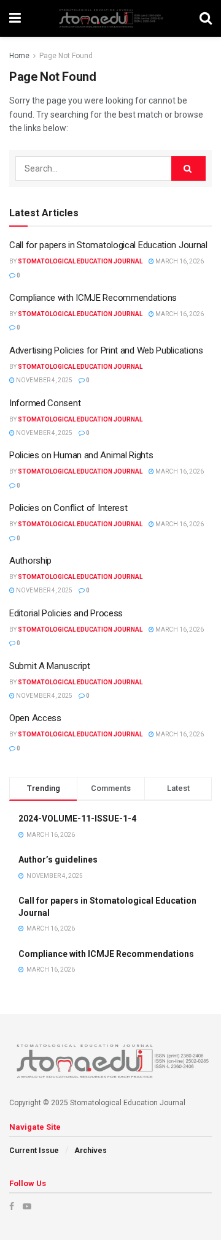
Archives (90, 1150)
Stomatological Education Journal (80, 261)
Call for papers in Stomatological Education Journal (108, 245)
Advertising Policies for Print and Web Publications (106, 350)
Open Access (35, 718)
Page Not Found (66, 55)
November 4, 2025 (43, 380)
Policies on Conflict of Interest (68, 507)
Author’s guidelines (58, 859)
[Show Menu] (15, 18)
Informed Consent (44, 403)
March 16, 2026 (179, 261)
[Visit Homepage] (110, 18)
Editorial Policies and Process (66, 613)
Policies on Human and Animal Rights (81, 455)
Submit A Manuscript (49, 665)
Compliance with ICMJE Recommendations (93, 297)
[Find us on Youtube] (27, 1206)
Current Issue (34, 1150)
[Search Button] (206, 18)
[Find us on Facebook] (11, 1206)
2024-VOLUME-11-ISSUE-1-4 (77, 818)
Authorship (30, 560)
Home (19, 55)
